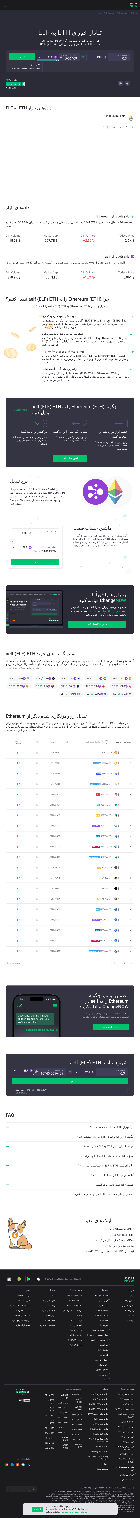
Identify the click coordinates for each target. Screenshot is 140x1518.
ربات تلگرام (103, 1365)
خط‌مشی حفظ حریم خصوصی (74, 1512)
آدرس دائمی (103, 1300)
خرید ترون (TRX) (127, 1441)
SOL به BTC (77, 1439)
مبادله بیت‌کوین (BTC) (99, 1394)
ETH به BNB (104, 867)
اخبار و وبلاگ (129, 1300)
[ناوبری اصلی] (5, 5)
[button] (97, 57)
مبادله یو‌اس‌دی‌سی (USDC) (97, 1414)
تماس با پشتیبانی (110, 1027)
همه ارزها (104, 1464)
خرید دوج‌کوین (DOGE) (125, 1427)
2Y (103, 127)
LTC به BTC (63, 1427)
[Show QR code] (9, 1279)
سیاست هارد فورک (22, 1315)
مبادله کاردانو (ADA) (100, 1424)
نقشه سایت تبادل (101, 1469)
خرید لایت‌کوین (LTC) (126, 1432)
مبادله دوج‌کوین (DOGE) (99, 1429)
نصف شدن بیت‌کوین (47, 1325)
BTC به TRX (49, 1428)
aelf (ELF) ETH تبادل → (120, 1234)
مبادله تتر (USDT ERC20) (98, 1404)
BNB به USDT (65, 1446)
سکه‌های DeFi (102, 1350)
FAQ (53, 1295)
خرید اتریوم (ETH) (127, 1399)
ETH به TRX (49, 1438)
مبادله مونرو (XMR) (100, 1419)
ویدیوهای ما (129, 1310)
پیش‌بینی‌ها (104, 1325)
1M (120, 127)
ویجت (79, 1315)
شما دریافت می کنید (69, 55)
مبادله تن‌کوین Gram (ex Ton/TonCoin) (98, 1440)
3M (114, 127)
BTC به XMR (77, 1394)
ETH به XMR (77, 1415)
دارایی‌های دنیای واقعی (99, 1340)
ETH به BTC (107, 753)
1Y (108, 127)
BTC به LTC (49, 1415)
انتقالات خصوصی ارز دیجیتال (97, 1335)
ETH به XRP (107, 888)
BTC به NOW (49, 1433)
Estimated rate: (34, 69)
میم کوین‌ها (104, 1345)
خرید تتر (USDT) (128, 1404)
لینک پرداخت (103, 1375)
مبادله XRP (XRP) (101, 1446)
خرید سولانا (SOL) (127, 1454)
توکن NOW (104, 1320)
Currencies (124, 13)
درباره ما (130, 1295)
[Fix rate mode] (60, 57)
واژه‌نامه (52, 1305)
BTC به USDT (79, 1400)
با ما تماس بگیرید (48, 1310)
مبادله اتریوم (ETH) (100, 1399)
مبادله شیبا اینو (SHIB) (99, 1451)
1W (126, 127)
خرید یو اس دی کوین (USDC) (126, 1415)
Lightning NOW (102, 1370)
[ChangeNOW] (133, 5)
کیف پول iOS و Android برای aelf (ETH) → (109, 1251)
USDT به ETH (50, 1401)
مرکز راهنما (50, 1315)
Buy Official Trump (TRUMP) (126, 1460)
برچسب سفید (76, 1320)
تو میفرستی (122, 55)
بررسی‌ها (130, 1320)
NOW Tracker (102, 1315)
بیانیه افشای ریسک (22, 1310)
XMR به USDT (65, 1438)
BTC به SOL (49, 1448)
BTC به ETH (77, 1434)
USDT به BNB (50, 1409)
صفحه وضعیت (49, 1320)
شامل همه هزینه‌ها (34, 65)
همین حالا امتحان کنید (97, 624)
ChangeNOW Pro (101, 1295)
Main (135, 13)
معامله (105, 1380)
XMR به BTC (77, 1424)
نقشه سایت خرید (127, 1479)
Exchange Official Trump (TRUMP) (98, 1457)
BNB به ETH (77, 1429)
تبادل (22, 56)
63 (114, 963)
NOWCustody (76, 1340)
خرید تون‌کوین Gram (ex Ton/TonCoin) (124, 1447)
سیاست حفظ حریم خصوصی (19, 1305)
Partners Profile (75, 1300)
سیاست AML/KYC (22, 1295)
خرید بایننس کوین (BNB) (124, 1409)
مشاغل (131, 1315)
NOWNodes (77, 1345)
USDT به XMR (78, 1408)
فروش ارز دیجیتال (127, 1474)
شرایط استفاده (24, 1300)
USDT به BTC (78, 1445)
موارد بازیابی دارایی (22, 1325)
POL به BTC (49, 1443)
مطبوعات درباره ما (126, 1305)
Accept (37, 1509)
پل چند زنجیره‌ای (75, 1330)
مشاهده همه (14, 963)
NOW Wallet (103, 1310)
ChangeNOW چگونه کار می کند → (114, 1240)
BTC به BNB (63, 1432)
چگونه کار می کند (48, 1300)
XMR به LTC (63, 1418)
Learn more (21, 410)
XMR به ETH (63, 1423)
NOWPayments (75, 1335)
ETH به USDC (104, 909)
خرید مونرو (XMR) (127, 1437)
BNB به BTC (63, 1413)
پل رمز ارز (104, 1355)
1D (132, 127)
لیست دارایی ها (76, 1325)
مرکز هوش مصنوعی (100, 1330)
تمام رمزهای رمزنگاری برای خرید (123, 1468)
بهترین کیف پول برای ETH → (117, 1245)
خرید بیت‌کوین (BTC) (126, 1394)
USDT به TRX (64, 1396)
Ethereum (110, 13)
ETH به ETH (104, 773)
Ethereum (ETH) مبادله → (119, 1229)
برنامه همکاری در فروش (72, 1310)
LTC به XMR (63, 1403)
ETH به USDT (104, 794)
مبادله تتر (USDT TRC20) (98, 1409)
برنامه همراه (103, 1305)
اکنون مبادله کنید (70, 458)
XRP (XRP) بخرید (127, 1422)
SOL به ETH (49, 1395)
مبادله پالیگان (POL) (100, 1434)
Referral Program (74, 1305)
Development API (74, 1295)
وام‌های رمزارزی (101, 1360)
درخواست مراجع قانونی (20, 1320)
